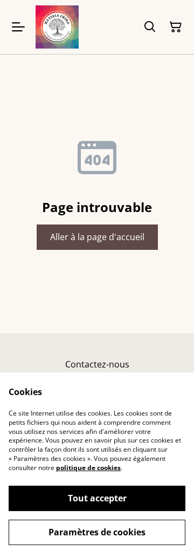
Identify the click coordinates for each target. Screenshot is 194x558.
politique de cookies (88, 467)
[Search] (150, 27)
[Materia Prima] (57, 27)
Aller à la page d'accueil (97, 237)
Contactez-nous (97, 364)
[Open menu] (18, 27)
